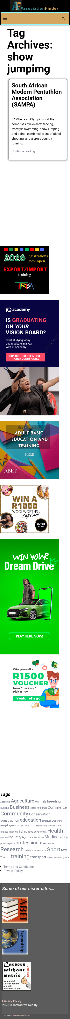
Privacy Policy (13, 871)
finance (4, 831)
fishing (23, 831)
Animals (40, 801)
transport (38, 857)
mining (64, 837)
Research (12, 849)
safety (27, 850)
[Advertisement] (35, 201)
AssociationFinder (21, 1015)
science (35, 850)
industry (14, 837)
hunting (4, 837)
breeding (54, 801)
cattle (33, 807)
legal (24, 837)
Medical (52, 836)
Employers (57, 821)
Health (55, 831)
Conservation (39, 814)
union (50, 857)
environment (55, 825)
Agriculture (22, 801)
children (42, 807)
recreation (49, 843)
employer (46, 821)
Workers (58, 857)
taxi (64, 850)
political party (7, 843)
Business (20, 807)
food (30, 831)
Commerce (57, 807)
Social (43, 850)
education (30, 820)
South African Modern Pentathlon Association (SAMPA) (37, 95)
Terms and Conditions (19, 867)
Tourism (5, 857)
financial (13, 831)
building (4, 807)
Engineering (41, 825)
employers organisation (17, 825)
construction (9, 820)
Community (14, 813)
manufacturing (36, 837)
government (40, 831)
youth (66, 857)
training (20, 856)
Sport (53, 849)
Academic (5, 802)
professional (29, 842)
